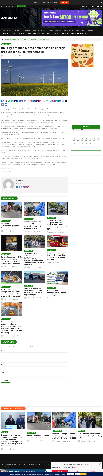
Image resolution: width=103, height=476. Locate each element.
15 (94, 138)
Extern (43, 30)
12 (82, 138)
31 (74, 146)
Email (3, 372)
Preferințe (93, 471)
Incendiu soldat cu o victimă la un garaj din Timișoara (10, 225)
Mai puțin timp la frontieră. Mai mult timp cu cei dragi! (56, 292)
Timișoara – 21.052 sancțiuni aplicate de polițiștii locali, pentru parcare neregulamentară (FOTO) (57, 224)
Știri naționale (38, 34)
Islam (77, 30)
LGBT (83, 30)
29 (94, 143)
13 (86, 138)
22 (94, 141)
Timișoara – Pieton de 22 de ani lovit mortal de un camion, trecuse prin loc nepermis (56, 256)
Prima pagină (6, 30)
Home (4, 39)
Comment (4, 351)
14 (90, 138)
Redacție (6, 55)
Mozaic (27, 30)
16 (98, 138)
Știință (49, 34)
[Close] (101, 2)
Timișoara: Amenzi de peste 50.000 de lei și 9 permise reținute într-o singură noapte (33, 291)
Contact (65, 34)
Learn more (65, 2)
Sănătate (21, 34)
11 (78, 138)
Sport (29, 34)
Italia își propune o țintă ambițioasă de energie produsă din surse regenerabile (28, 39)
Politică (5, 34)
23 (98, 141)
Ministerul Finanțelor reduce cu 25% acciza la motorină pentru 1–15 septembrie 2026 (33, 225)
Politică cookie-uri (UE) (78, 34)
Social (13, 34)
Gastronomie (68, 30)
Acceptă (60, 471)
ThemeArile (6, 466)
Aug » (87, 149)
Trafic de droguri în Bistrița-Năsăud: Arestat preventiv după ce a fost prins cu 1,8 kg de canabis (11, 293)
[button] (100, 464)
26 (82, 143)
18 (78, 141)
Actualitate (18, 30)
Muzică (90, 30)
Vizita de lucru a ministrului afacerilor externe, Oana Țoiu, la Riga (90, 436)
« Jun (84, 149)
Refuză (76, 471)
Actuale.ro (9, 18)
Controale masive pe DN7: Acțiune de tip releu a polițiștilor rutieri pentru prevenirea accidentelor (11, 260)
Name (3, 365)
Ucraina (56, 34)
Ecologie (35, 30)
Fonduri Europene (55, 30)
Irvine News (46, 464)
